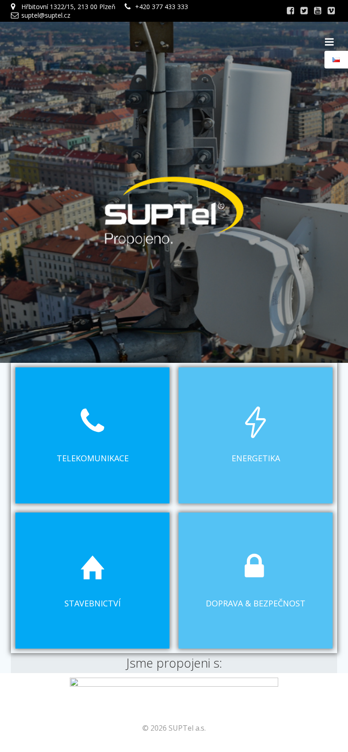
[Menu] (329, 42)
